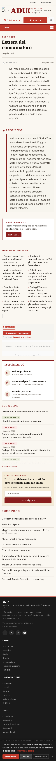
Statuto (5, 691)
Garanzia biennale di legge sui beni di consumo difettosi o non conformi (25, 557)
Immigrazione (8, 662)
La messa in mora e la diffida (16, 544)
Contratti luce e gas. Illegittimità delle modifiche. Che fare (26, 572)
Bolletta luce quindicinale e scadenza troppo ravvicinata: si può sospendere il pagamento (40, 276)
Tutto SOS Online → (10, 466)
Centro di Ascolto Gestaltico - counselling (23, 579)
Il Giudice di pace (10, 524)
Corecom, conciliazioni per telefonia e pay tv (24, 518)
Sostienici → (13, 235)
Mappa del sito (9, 732)
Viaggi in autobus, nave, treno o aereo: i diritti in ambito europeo (25, 532)
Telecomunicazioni (11, 665)
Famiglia (6, 669)
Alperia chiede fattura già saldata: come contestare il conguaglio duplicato (40, 306)
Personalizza (41, 756)
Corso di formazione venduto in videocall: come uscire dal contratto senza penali (13, 261)
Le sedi (5, 687)
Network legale (9, 699)
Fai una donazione (10, 724)
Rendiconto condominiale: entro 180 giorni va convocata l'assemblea (40, 261)
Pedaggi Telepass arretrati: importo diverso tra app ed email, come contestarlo (40, 292)
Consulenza (7, 716)
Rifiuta (26, 756)
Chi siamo (7, 683)
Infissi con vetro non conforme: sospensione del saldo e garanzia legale (13, 306)
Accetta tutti (10, 756)
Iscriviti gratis (28, 500)
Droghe (5, 658)
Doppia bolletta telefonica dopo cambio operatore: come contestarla (11, 292)
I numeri (6, 695)
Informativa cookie (25, 750)
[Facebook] (4, 632)
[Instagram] (18, 632)
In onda (6, 702)
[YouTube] (24, 632)
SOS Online (10, 406)
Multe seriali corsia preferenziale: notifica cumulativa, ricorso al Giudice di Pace (12, 275)
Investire (6, 650)
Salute (5, 654)
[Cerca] (51, 20)
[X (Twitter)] (11, 632)
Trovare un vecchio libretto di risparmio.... (22, 564)
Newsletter (7, 720)
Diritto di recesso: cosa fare (16, 550)
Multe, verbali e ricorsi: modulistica (19, 538)
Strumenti (7, 728)
